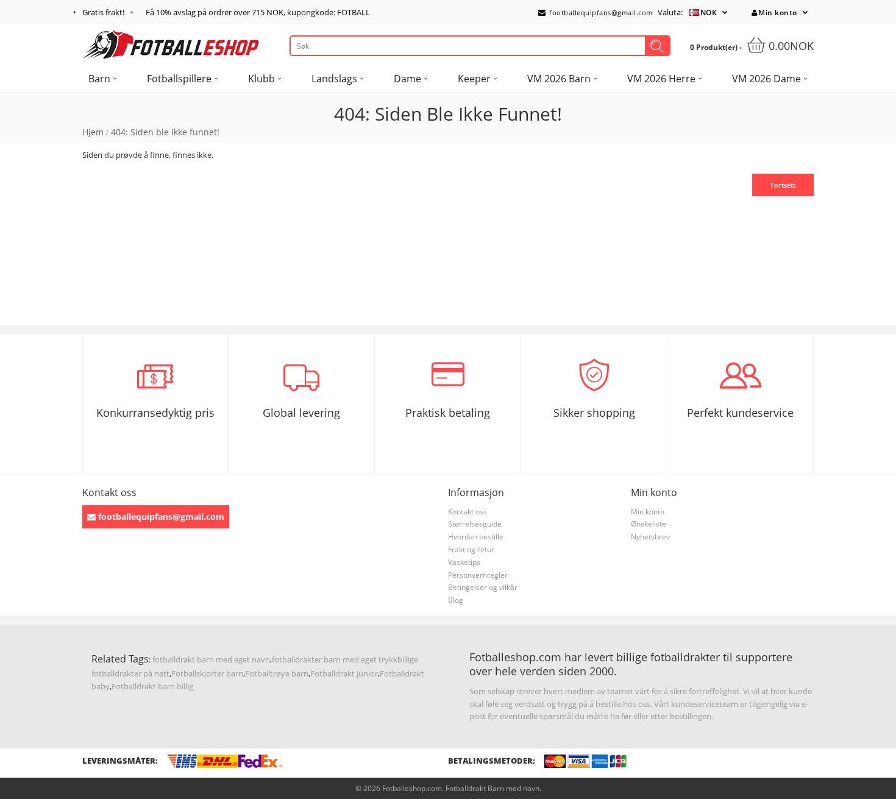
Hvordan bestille (475, 536)
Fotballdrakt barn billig (152, 686)
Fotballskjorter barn (207, 673)
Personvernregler (478, 575)
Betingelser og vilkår (482, 587)
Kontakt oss (467, 511)
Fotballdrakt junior (344, 673)
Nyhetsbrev (650, 536)
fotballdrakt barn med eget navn (211, 659)
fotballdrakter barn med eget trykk (334, 659)
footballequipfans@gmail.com (600, 12)
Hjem (93, 132)
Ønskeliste (648, 524)
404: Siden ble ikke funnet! (165, 132)
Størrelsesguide (475, 524)
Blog (455, 600)
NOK (708, 12)
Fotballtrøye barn (276, 673)
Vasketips (464, 562)
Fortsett (782, 185)
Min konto (777, 12)
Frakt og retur (471, 549)
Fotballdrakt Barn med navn (492, 788)
